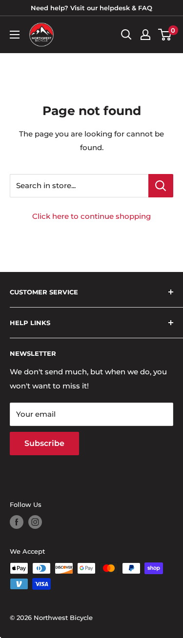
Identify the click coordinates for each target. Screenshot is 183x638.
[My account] (145, 34)
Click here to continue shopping (91, 216)
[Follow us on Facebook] (16, 522)
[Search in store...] (160, 185)
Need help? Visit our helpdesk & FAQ (91, 8)
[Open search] (126, 34)
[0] (165, 34)
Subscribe (44, 443)
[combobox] (79, 185)
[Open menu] (15, 35)
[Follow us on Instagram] (35, 522)
